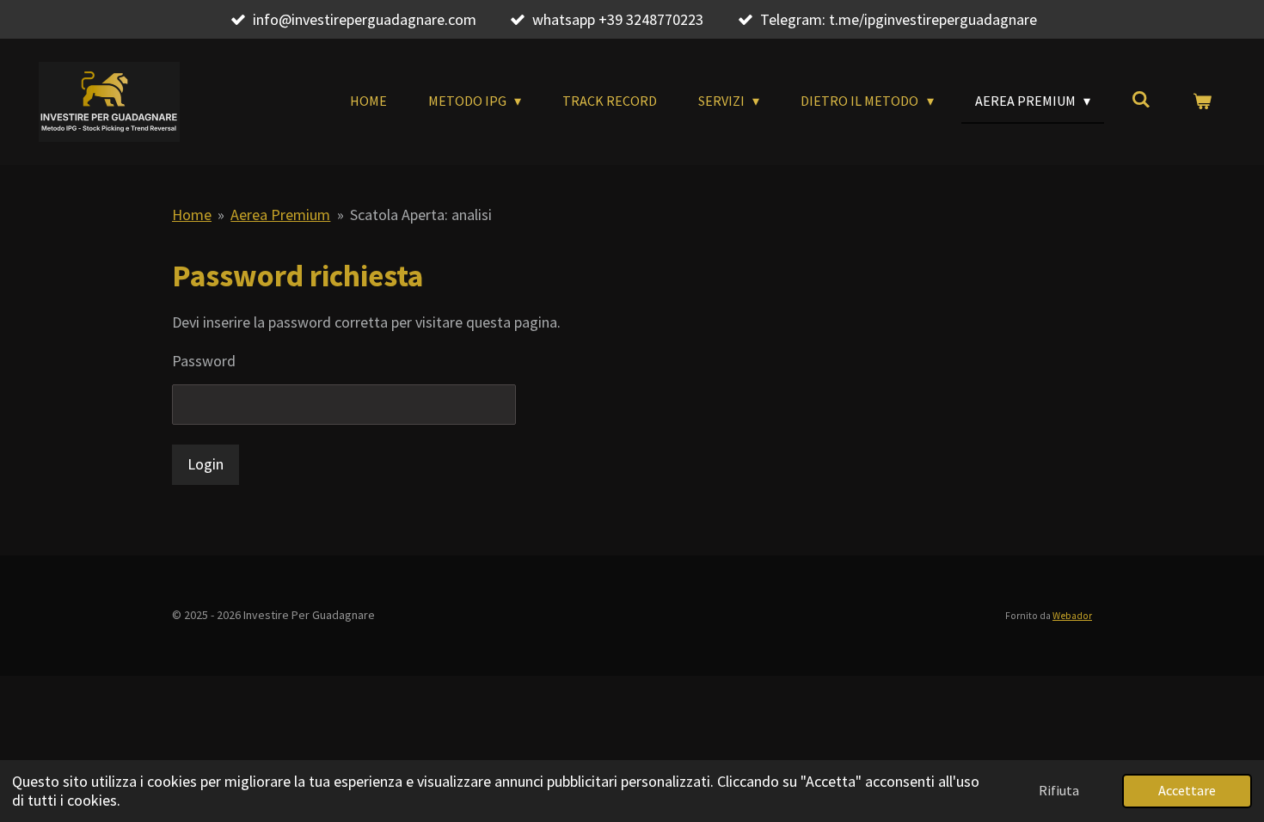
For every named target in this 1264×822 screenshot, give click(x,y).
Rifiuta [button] (1059, 790)
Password (204, 361)
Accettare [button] (1187, 790)
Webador (1072, 616)
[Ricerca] (1141, 99)
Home (192, 214)
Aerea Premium (280, 214)
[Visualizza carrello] (1202, 100)
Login (205, 464)
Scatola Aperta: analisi (421, 214)
